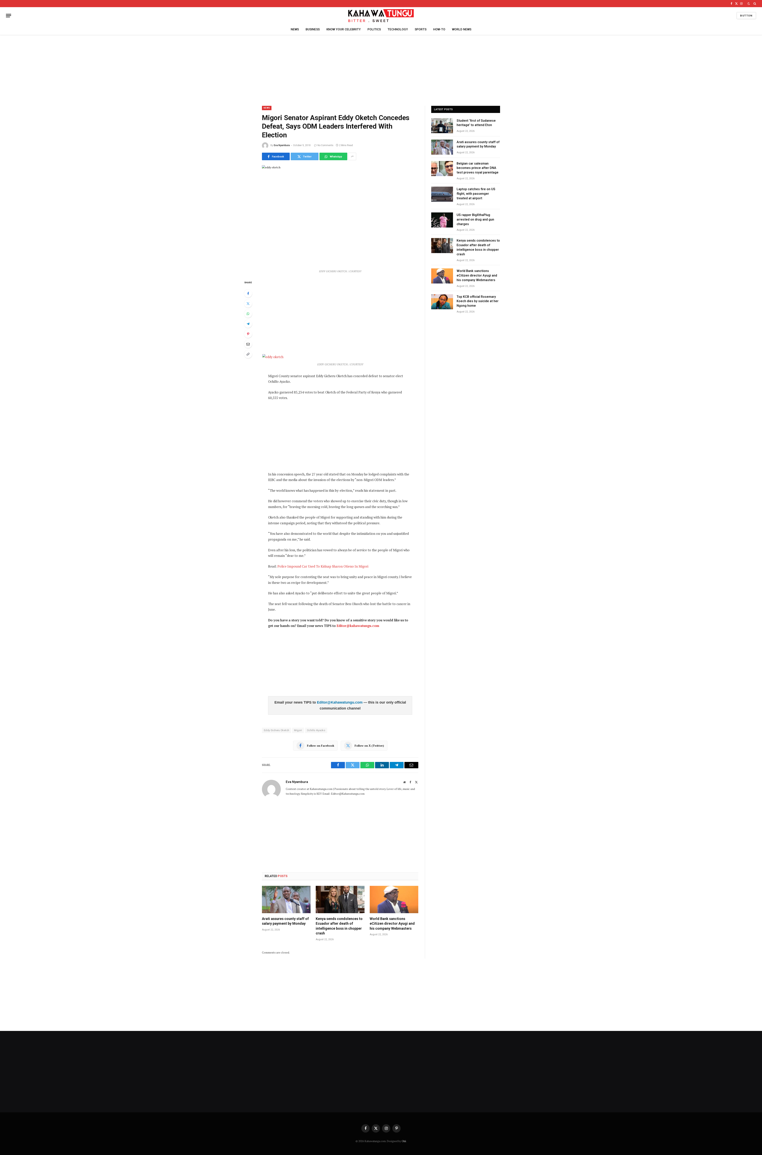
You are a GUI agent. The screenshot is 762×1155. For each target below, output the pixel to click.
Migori (298, 730)
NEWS (295, 29)
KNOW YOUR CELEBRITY (343, 29)
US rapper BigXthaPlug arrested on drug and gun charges (475, 219)
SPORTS (420, 29)
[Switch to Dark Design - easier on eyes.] (749, 3)
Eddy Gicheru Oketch (276, 730)
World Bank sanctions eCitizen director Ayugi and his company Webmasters (392, 923)
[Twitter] (248, 304)
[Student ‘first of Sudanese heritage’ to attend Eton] (442, 125)
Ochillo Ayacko (316, 730)
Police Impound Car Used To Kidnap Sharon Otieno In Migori (322, 566)
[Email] (248, 344)
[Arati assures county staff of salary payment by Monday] (286, 899)
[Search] (754, 3)
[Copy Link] (248, 354)
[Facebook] (248, 293)
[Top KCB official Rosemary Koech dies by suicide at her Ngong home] (442, 301)
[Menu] (8, 15)
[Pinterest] (248, 334)
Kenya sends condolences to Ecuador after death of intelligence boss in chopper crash (339, 926)
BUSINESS (313, 29)
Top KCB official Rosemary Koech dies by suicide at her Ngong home (477, 301)
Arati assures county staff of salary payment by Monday (285, 921)
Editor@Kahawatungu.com (340, 702)
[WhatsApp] (248, 314)
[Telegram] (248, 324)
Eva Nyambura (282, 145)
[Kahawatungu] (381, 15)
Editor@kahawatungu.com (358, 626)
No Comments (325, 145)
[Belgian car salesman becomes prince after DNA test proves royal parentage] (442, 168)
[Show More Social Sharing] (352, 156)
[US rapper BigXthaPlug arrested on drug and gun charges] (442, 220)
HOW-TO (439, 29)
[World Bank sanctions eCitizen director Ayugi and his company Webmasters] (394, 899)
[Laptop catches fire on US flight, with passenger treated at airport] (442, 194)
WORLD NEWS (461, 29)
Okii (404, 1141)
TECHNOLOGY (398, 29)
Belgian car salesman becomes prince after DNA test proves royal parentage (477, 168)
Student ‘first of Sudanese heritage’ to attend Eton (476, 123)
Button (746, 15)
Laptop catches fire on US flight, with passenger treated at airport (476, 193)
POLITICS (374, 29)
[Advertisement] (381, 69)
